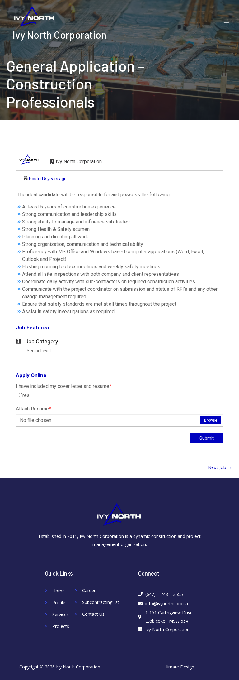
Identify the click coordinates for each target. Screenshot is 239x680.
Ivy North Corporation (59, 35)
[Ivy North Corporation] (34, 17)
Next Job (220, 467)
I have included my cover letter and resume (63, 386)
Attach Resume (33, 409)
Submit (206, 438)
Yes (25, 395)
